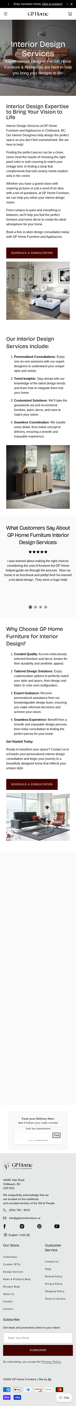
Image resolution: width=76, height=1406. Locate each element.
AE (49, 1379)
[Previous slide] (8, 4)
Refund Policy (53, 1276)
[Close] (72, 4)
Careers (8, 1309)
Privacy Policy (54, 1284)
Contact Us (52, 1261)
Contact (8, 1301)
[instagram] (22, 1226)
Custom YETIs (11, 1264)
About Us (8, 1294)
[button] (70, 14)
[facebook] (4, 1226)
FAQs (48, 1269)
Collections (10, 1257)
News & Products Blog (17, 1279)
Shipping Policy (55, 1291)
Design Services (13, 1272)
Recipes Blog (11, 1286)
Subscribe (38, 1350)
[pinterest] (39, 1226)
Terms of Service (55, 1298)
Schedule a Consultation (32, 253)
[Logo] (38, 14)
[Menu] (5, 13)
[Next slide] (67, 4)
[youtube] (57, 1226)
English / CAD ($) (19, 1235)
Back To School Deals (42, 4)
